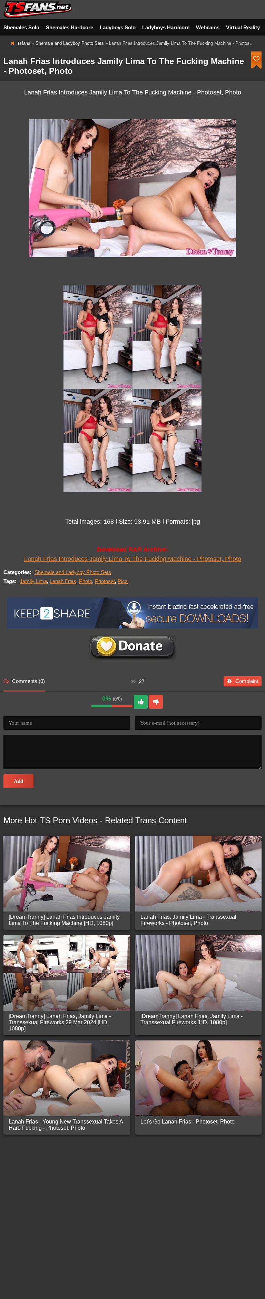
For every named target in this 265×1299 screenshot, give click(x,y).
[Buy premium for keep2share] (132, 627)
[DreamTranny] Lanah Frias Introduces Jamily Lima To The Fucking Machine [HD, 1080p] (64, 920)
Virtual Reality (243, 27)
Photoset (105, 581)
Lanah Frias (63, 581)
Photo (85, 581)
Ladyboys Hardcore (165, 27)
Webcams (207, 27)
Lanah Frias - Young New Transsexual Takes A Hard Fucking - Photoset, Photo (66, 1125)
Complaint (246, 681)
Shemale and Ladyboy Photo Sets (70, 43)
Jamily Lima (33, 581)
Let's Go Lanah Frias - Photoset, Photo (187, 1122)
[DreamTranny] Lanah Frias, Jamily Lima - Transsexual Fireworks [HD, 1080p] (191, 1019)
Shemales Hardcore (69, 27)
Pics (123, 581)
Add (18, 781)
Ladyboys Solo (118, 27)
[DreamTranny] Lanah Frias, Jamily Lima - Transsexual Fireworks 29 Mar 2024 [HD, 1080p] (60, 1022)
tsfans (24, 43)
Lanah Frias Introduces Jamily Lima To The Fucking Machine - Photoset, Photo (132, 558)
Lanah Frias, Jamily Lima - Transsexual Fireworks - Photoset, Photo (188, 920)
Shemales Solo (21, 27)
